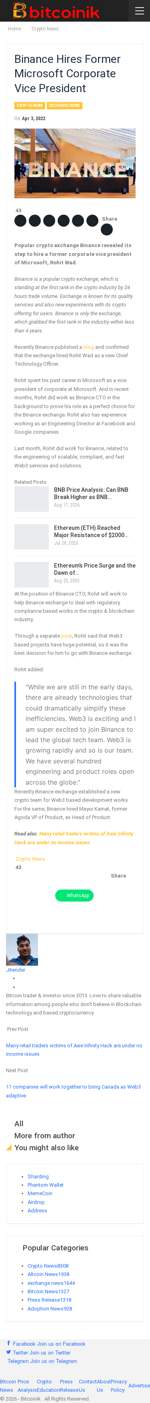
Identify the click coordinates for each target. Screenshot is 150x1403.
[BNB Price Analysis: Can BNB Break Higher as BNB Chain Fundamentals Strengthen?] (31, 499)
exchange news (64, 105)
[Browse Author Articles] (22, 949)
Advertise (139, 1386)
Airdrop (36, 1202)
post (66, 636)
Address (37, 1211)
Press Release (49, 1300)
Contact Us (88, 1386)
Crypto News (30, 105)
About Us (104, 1386)
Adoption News (50, 1309)
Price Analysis (27, 1386)
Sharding (38, 1177)
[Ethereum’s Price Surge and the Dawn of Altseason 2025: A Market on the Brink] (31, 575)
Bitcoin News (48, 1291)
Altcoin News (48, 1274)
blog (88, 347)
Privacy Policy (119, 1386)
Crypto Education (48, 1386)
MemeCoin (40, 1193)
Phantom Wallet (46, 1185)
